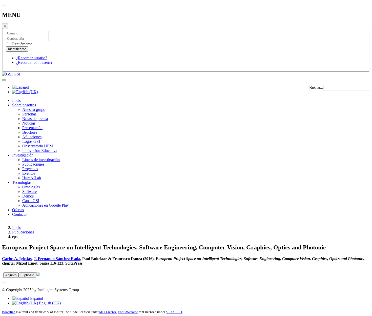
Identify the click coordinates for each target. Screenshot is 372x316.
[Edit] (38, 275)
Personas (29, 114)
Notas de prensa (35, 118)
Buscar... (316, 87)
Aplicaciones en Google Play (45, 205)
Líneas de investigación (41, 159)
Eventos (28, 173)
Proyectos (30, 169)
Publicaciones (33, 164)
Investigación (22, 155)
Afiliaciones (32, 137)
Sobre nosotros (24, 105)
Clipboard (27, 275)
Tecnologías (21, 182)
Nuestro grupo (33, 109)
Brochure (29, 132)
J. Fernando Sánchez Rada (57, 258)
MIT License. (108, 312)
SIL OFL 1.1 (174, 312)
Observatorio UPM (37, 146)
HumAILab (31, 178)
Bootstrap (8, 312)
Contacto (19, 214)
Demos (28, 196)
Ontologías (31, 187)
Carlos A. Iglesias (17, 258)
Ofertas (18, 210)
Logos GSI (31, 141)
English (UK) (49, 303)
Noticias (28, 123)
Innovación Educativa (39, 150)
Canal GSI (30, 201)
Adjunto (10, 275)
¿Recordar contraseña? (34, 62)
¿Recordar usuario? (31, 58)
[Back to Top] (4, 282)
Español (36, 298)
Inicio (16, 100)
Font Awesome (128, 312)
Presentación (32, 128)
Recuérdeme (21, 44)
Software (29, 191)
